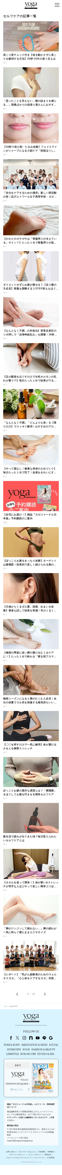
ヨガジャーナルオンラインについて (18, 1158)
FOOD (26, 1050)
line (44, 1038)
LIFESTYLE (12, 1054)
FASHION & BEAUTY (43, 1050)
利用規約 (51, 1152)
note (31, 1038)
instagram (24, 1038)
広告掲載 (41, 1152)
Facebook (10, 1038)
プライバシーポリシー (17, 1155)
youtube (37, 1038)
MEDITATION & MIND (34, 1045)
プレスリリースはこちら (27, 1152)
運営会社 (48, 1155)
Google (51, 1038)
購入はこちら (16, 1089)
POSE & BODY (12, 1045)
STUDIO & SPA (45, 1054)
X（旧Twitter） (17, 1038)
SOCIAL (53, 1045)
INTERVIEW (14, 1050)
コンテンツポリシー (35, 1155)
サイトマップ (39, 1158)
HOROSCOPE (28, 1054)
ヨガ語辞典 (50, 1158)
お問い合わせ (11, 1152)
